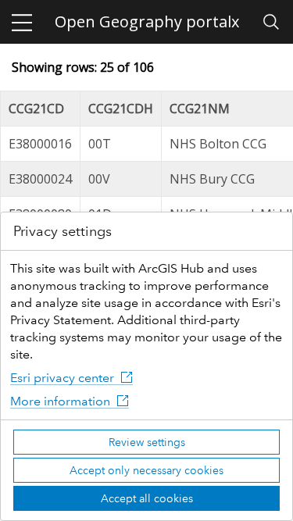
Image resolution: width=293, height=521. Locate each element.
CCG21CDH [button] (120, 108)
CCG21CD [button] (36, 108)
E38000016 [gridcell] (40, 143)
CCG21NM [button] (200, 108)
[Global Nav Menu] (22, 22)
